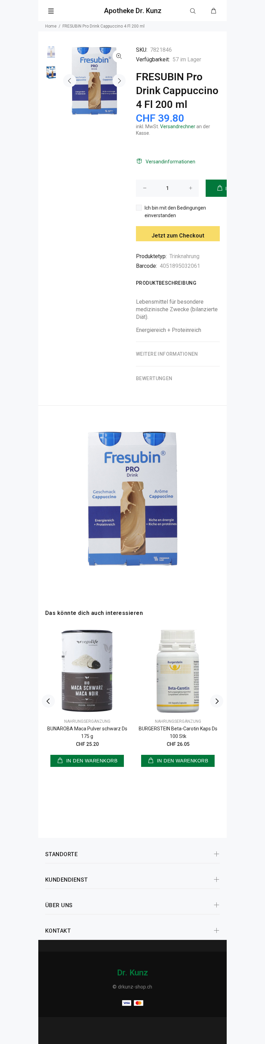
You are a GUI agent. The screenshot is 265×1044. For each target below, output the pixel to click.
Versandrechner (177, 126)
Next (119, 80)
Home (51, 26)
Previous (69, 80)
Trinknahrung (184, 256)
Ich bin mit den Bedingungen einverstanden (175, 211)
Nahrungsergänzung (87, 721)
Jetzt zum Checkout (177, 235)
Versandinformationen (170, 161)
